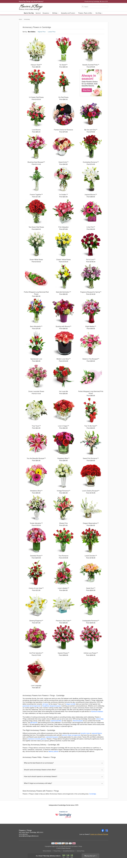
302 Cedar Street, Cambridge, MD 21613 (31, 832)
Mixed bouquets (78, 721)
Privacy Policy (57, 850)
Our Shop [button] (99, 13)
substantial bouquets (52, 737)
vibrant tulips (100, 719)
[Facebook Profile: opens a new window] (102, 830)
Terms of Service (47, 850)
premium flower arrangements (71, 735)
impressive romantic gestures (37, 739)
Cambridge (92, 794)
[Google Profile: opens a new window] (107, 830)
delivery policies (53, 751)
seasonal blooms (97, 733)
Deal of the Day (29, 13)
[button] (122, 850)
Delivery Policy (80, 850)
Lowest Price (51, 32)
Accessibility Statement (68, 850)
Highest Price (42, 32)
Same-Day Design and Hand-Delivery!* (31, 1)
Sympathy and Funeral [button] (68, 13)
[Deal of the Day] (90, 82)
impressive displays (97, 711)
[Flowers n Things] (32, 7)
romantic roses (85, 733)
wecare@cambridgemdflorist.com (29, 836)
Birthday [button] (55, 13)
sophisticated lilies (56, 721)
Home (20, 19)
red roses (45, 704)
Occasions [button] (46, 13)
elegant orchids (70, 704)
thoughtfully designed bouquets (51, 706)
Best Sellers (31, 32)
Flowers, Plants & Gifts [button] (85, 13)
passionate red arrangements (31, 706)
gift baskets (33, 722)
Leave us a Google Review (99, 834)
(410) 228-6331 (23, 834)
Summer (38, 13)
